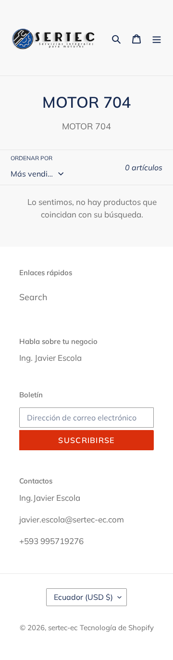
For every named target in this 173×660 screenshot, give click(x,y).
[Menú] (157, 37)
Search (33, 297)
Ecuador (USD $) (83, 597)
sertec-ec (62, 627)
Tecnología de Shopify (117, 627)
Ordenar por (31, 158)
